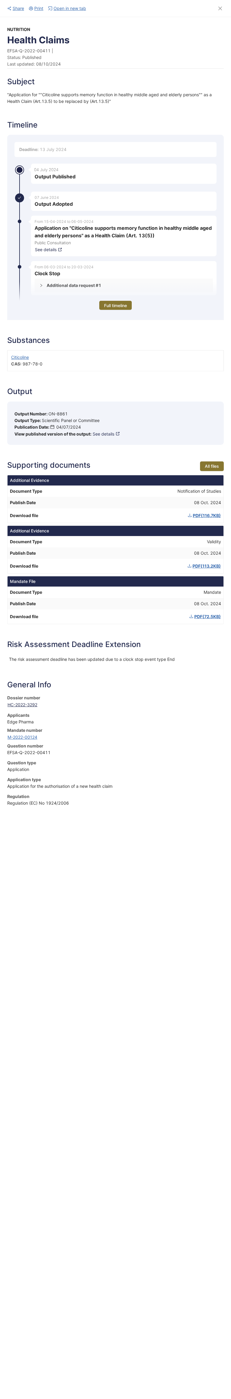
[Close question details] (220, 8)
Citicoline (20, 357)
